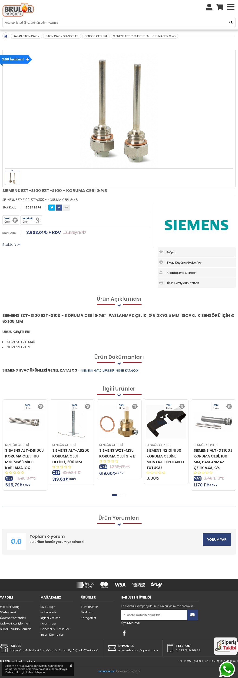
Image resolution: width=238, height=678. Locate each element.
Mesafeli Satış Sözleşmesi (9, 609)
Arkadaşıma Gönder (181, 273)
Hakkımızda (48, 612)
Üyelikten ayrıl (130, 623)
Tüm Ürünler (89, 607)
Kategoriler (88, 618)
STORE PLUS (107, 671)
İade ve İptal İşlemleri (15, 623)
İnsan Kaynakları (52, 635)
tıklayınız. (40, 672)
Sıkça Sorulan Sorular (15, 629)
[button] (114, 495)
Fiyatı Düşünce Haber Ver (184, 263)
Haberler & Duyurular (54, 629)
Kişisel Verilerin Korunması (50, 620)
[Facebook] (124, 633)
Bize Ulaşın (47, 607)
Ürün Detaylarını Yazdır (182, 283)
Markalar (87, 612)
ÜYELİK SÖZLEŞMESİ (190, 661)
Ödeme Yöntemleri (13, 618)
